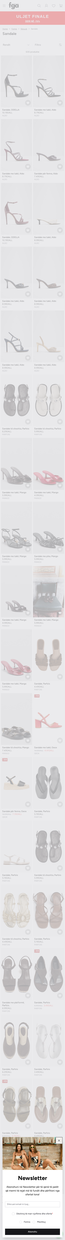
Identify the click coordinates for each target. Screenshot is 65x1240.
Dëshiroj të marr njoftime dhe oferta (34, 1213)
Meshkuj (41, 1222)
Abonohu (32, 1231)
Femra (27, 1222)
